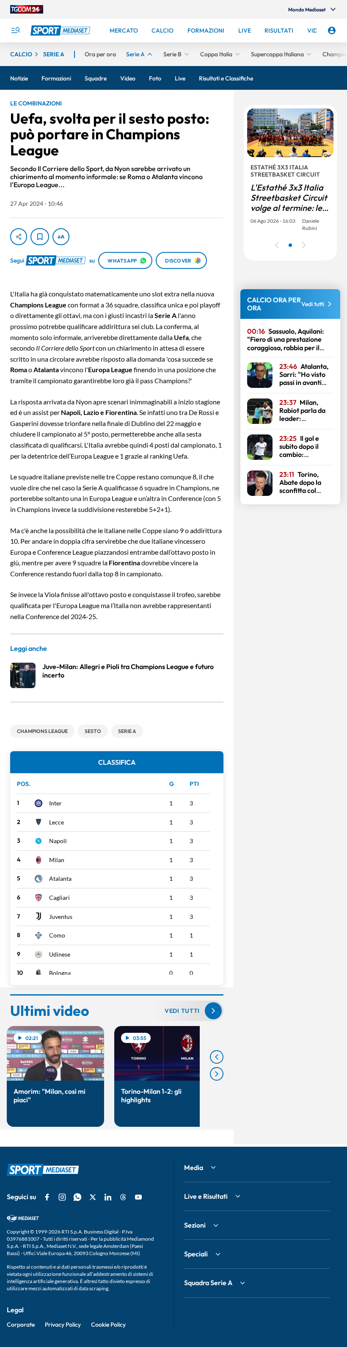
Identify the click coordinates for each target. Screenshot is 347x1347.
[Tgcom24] (26, 9)
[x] (92, 1197)
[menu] (15, 30)
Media (193, 1167)
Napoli (58, 840)
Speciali (196, 1254)
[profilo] (332, 30)
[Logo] (61, 30)
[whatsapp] (77, 1197)
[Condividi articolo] (18, 236)
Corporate (21, 1324)
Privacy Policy (63, 1324)
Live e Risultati (206, 1196)
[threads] (123, 1197)
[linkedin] (108, 1197)
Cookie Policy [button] (108, 1324)
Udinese (59, 954)
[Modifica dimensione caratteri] (60, 236)
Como (57, 935)
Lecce (56, 822)
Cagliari (59, 897)
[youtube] (138, 1197)
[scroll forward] (216, 1074)
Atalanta (60, 878)
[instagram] (62, 1197)
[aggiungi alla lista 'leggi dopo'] (39, 236)
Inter (55, 803)
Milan (56, 859)
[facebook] (47, 1197)
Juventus (60, 916)
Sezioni (195, 1225)
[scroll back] (216, 1057)
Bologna (60, 972)
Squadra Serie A (208, 1282)
